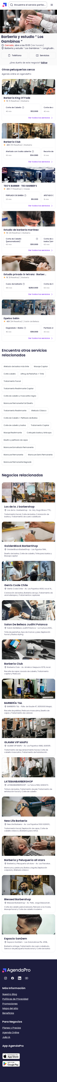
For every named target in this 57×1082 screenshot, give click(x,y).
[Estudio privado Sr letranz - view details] (28, 263)
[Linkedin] (19, 978)
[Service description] (23, 107)
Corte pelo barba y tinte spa (39, 432)
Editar (44, 62)
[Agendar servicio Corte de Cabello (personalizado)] (22, 242)
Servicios (44, 55)
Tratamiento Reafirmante (15, 410)
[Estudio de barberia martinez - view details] (28, 218)
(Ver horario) (37, 45)
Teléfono (16, 55)
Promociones (10, 1003)
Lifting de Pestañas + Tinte (32, 374)
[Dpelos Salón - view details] (28, 307)
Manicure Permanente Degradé (17, 462)
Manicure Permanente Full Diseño (18, 403)
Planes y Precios (11, 1027)
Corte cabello (10, 374)
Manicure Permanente (13, 454)
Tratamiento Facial (12, 381)
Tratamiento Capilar (40, 425)
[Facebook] (12, 978)
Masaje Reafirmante (13, 432)
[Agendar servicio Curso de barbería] (22, 285)
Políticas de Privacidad (15, 999)
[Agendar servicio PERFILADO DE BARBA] (22, 197)
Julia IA (6, 1037)
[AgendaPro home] (4, 5)
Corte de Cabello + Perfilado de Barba (20, 418)
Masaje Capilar (41, 366)
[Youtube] (26, 978)
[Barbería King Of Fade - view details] (28, 87)
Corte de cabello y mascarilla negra (20, 396)
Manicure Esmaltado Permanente (18, 447)
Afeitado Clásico (38, 410)
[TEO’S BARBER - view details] (28, 175)
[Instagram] (5, 978)
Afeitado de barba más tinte (16, 366)
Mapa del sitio (10, 1008)
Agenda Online (10, 1032)
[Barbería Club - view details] (28, 131)
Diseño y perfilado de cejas (16, 440)
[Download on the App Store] (13, 1054)
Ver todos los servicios (39, 117)
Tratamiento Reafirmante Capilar (18, 388)
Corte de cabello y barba (15, 425)
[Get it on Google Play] (13, 1063)
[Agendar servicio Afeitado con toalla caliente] (22, 153)
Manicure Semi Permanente (40, 454)
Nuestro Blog (9, 994)
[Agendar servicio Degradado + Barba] (22, 329)
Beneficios (8, 1013)
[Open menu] (52, 5)
